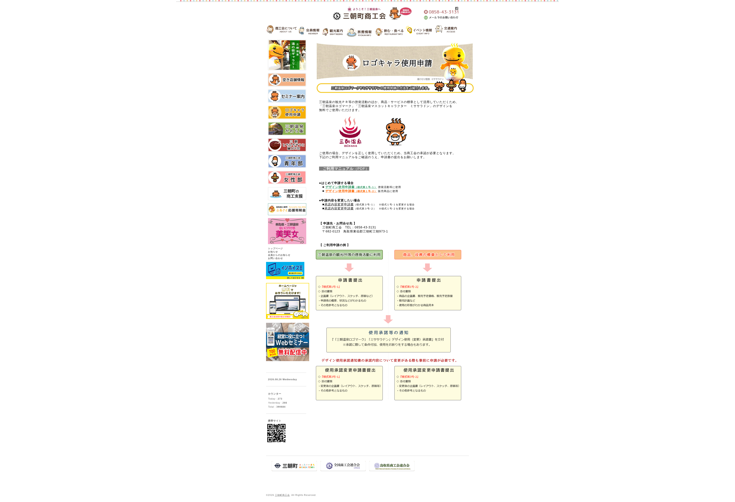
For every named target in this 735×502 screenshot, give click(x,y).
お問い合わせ (275, 258)
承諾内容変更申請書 (339, 204)
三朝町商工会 (282, 495)
